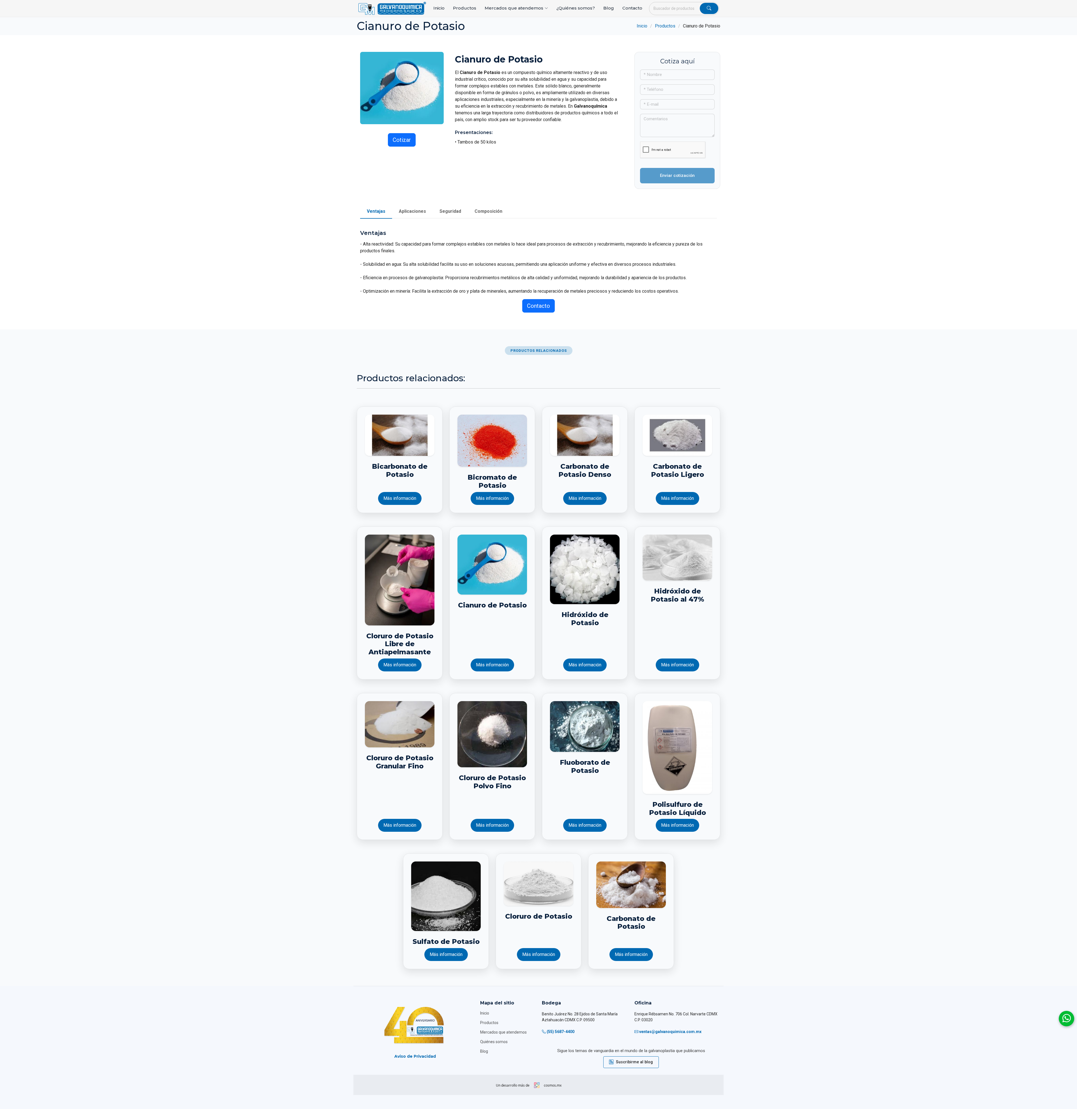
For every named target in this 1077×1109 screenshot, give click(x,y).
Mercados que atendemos (503, 1032)
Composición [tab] (488, 211)
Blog (608, 8)
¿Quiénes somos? (575, 8)
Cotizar (402, 140)
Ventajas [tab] (376, 211)
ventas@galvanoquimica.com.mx (670, 1031)
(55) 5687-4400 (560, 1031)
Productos (464, 8)
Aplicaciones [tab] (412, 211)
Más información (399, 498)
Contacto (632, 8)
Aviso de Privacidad (415, 1056)
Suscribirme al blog (634, 1062)
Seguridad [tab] (450, 211)
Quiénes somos (494, 1042)
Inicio (439, 8)
